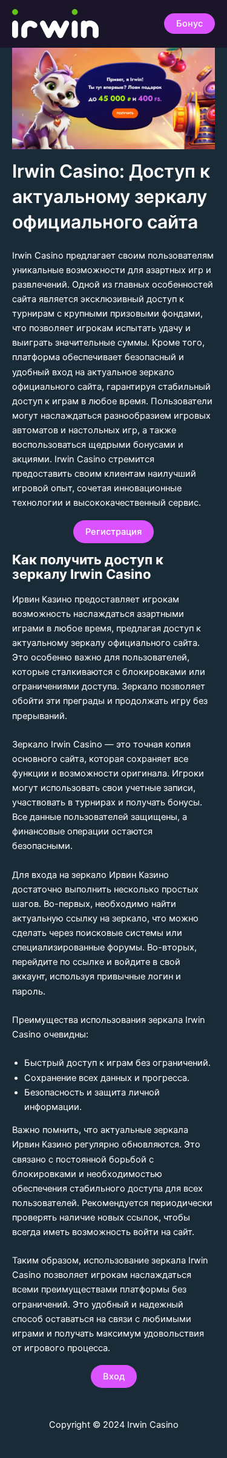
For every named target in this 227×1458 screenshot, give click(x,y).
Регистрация (113, 531)
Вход (114, 1376)
